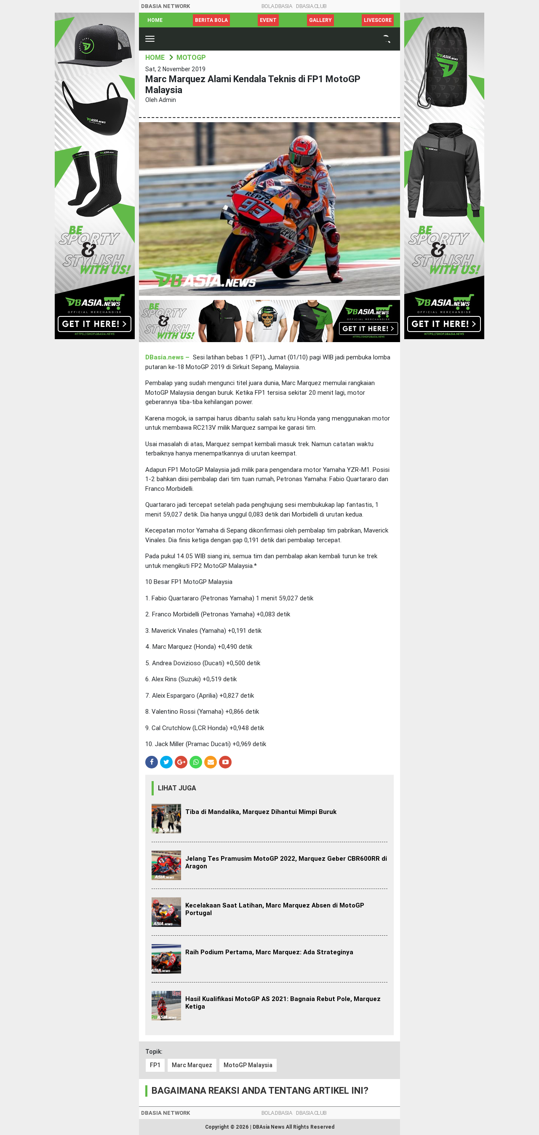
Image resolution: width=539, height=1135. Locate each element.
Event (268, 20)
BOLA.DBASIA (276, 6)
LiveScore (378, 20)
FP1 (155, 1065)
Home (155, 20)
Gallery (320, 20)
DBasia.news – (168, 357)
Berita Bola (211, 20)
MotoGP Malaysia (248, 1065)
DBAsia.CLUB (311, 6)
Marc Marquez (192, 1065)
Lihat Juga (177, 788)
